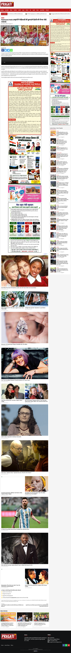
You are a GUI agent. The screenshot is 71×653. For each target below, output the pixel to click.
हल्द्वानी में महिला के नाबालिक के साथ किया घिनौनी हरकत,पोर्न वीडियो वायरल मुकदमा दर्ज (12, 605)
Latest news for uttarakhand (12, 600)
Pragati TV (10, 23)
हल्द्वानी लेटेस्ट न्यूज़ (15, 601)
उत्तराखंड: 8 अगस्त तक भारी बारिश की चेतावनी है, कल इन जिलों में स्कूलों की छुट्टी (62, 207)
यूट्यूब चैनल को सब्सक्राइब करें (8, 595)
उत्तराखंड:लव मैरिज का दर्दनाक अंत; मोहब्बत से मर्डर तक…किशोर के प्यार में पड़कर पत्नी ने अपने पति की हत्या (45, 13)
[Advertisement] (43, 4)
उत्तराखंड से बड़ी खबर (41, 600)
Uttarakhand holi (28, 600)
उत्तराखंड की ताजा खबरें (35, 600)
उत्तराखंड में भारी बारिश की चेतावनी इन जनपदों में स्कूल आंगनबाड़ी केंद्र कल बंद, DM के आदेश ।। (62, 270)
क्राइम (23, 10)
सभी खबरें (47, 10)
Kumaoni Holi (5, 600)
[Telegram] (8, 50)
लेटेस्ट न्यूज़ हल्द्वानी (5, 601)
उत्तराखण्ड (2, 10)
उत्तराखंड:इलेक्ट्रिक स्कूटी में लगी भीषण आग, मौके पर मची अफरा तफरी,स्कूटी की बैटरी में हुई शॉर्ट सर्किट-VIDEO (62, 214)
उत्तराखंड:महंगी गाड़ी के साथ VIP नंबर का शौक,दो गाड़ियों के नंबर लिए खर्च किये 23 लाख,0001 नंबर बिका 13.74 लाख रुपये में (7, 624)
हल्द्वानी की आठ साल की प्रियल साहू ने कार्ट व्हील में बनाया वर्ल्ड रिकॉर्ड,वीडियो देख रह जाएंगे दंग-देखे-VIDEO (37, 605)
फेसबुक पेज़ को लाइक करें (7, 593)
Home (2, 645)
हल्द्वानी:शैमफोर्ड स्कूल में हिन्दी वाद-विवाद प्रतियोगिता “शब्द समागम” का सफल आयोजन (62, 220)
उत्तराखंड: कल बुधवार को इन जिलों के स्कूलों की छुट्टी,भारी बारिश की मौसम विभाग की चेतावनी (61, 243)
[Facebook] (2, 50)
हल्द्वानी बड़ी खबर (11, 601)
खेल (30, 10)
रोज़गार (37, 10)
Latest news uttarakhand (21, 600)
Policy (12, 645)
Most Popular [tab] (59, 128)
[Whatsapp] (11, 50)
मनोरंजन (27, 10)
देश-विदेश (15, 10)
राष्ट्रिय (11, 10)
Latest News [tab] (53, 128)
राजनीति (19, 10)
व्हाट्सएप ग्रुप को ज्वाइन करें (7, 591)
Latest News (7, 645)
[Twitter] (5, 50)
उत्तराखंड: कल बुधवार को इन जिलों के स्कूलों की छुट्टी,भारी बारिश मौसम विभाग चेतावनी (62, 249)
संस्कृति (34, 10)
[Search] (69, 10)
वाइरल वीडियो (42, 10)
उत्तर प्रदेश (6, 10)
